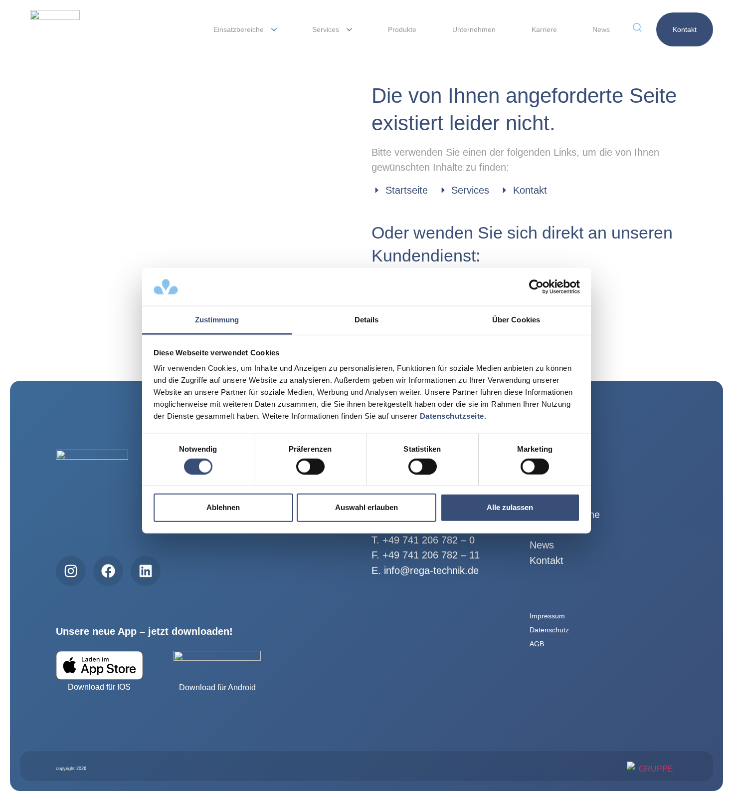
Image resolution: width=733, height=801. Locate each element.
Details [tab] (367, 319)
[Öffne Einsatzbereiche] (274, 29)
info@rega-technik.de (431, 570)
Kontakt (546, 560)
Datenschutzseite (452, 416)
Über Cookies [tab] (516, 319)
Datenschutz (549, 630)
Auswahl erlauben (366, 507)
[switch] (310, 466)
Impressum (547, 616)
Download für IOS (99, 687)
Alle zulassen (510, 507)
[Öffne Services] (349, 29)
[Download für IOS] (99, 665)
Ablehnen (223, 507)
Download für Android (217, 687)
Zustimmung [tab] (217, 319)
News (542, 544)
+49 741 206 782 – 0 (428, 539)
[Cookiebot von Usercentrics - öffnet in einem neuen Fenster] (536, 286)
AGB (537, 644)
